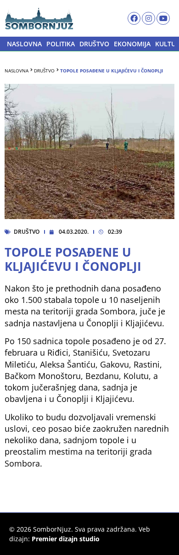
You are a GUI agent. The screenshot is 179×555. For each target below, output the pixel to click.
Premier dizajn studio (66, 538)
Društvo (94, 43)
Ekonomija (132, 43)
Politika (60, 43)
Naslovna (24, 43)
